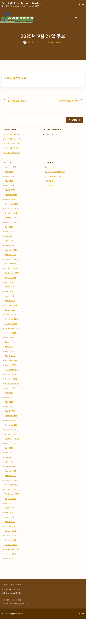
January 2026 (10, 199)
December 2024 (11, 259)
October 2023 (11, 324)
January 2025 (10, 255)
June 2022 (9, 397)
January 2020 (10, 531)
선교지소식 (49, 181)
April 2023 (9, 351)
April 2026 (9, 185)
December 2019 (11, 535)
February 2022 (11, 416)
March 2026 (10, 190)
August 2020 (10, 499)
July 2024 (9, 282)
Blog (46, 167)
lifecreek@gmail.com (33, 3)
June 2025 (9, 231)
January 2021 (10, 476)
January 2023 (10, 365)
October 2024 (11, 268)
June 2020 (9, 508)
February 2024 (11, 305)
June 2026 (9, 176)
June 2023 (9, 342)
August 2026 (10, 167)
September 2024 (12, 273)
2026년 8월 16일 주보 (11, 139)
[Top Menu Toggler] (82, 17)
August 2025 (10, 222)
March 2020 (10, 522)
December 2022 (11, 370)
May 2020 (9, 512)
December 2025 (11, 204)
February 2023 (11, 360)
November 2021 (11, 429)
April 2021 (9, 462)
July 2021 (9, 448)
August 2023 (10, 333)
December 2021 (11, 425)
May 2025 (9, 236)
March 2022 (10, 411)
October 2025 (11, 213)
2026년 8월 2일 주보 (11, 148)
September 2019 (12, 549)
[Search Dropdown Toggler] (76, 17)
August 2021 (10, 443)
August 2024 (10, 278)
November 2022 (11, 374)
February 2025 (11, 250)
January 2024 (10, 310)
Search (4, 115)
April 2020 (9, 517)
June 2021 (9, 452)
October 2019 (11, 545)
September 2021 (12, 439)
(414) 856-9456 (12, 3)
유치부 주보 (49, 185)
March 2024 (10, 301)
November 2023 (11, 319)
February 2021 (11, 471)
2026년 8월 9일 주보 (11, 143)
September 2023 (12, 328)
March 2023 (10, 356)
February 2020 (11, 526)
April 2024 (9, 296)
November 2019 (11, 540)
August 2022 (10, 388)
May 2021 (9, 457)
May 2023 (9, 347)
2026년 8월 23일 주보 (11, 134)
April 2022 (9, 406)
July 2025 (9, 227)
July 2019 (9, 558)
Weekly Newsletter (54, 42)
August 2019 (10, 554)
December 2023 (11, 314)
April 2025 (9, 241)
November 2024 (11, 264)
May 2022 (9, 402)
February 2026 (11, 195)
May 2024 (9, 291)
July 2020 (9, 503)
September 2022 (12, 383)
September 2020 (12, 494)
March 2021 (10, 466)
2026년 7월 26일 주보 (11, 153)
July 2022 (9, 393)
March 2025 (10, 245)
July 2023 (9, 337)
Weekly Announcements (55, 172)
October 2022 (11, 379)
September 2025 (12, 218)
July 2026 (9, 172)
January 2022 (10, 420)
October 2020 (11, 489)
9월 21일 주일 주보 (15, 78)
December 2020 (11, 480)
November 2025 (11, 208)
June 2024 (9, 287)
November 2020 (11, 485)
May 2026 (9, 181)
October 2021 (11, 434)
